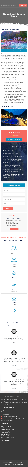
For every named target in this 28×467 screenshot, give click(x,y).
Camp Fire (14, 277)
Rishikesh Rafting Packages (7, 431)
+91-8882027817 (6, 414)
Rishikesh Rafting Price (6, 426)
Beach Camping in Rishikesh (7, 437)
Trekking (14, 264)
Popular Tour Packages (6, 428)
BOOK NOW (23, 5)
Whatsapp (13, 229)
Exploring (14, 315)
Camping (14, 302)
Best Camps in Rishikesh (6, 435)
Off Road (14, 289)
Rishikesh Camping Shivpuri (7, 434)
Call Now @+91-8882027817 (14, 139)
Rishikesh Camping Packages (7, 429)
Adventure (14, 252)
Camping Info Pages (5, 432)
